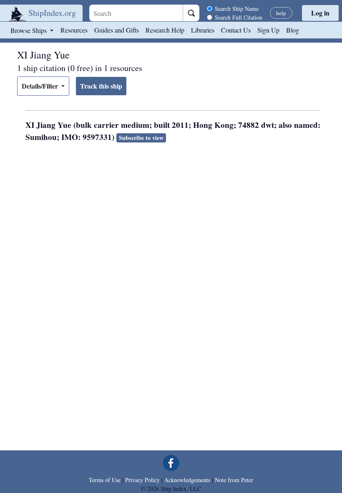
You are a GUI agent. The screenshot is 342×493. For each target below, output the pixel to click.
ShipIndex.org (52, 12)
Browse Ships (29, 30)
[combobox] (136, 13)
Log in (320, 13)
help (281, 13)
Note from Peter (234, 480)
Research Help (165, 29)
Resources (74, 29)
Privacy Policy (142, 480)
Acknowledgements (187, 480)
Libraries (202, 29)
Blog (292, 29)
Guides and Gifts (116, 29)
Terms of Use (105, 480)
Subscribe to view (141, 137)
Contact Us (236, 29)
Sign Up (268, 29)
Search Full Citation (238, 17)
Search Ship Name (237, 9)
